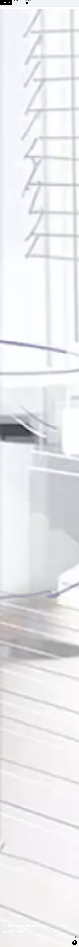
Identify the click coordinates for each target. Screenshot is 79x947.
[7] (28, 941)
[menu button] (76, 2)
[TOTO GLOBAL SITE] (6, 2)
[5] (20, 941)
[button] (16, 2)
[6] (24, 941)
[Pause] (75, 937)
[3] (12, 941)
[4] (16, 941)
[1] (4, 941)
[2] (8, 941)
